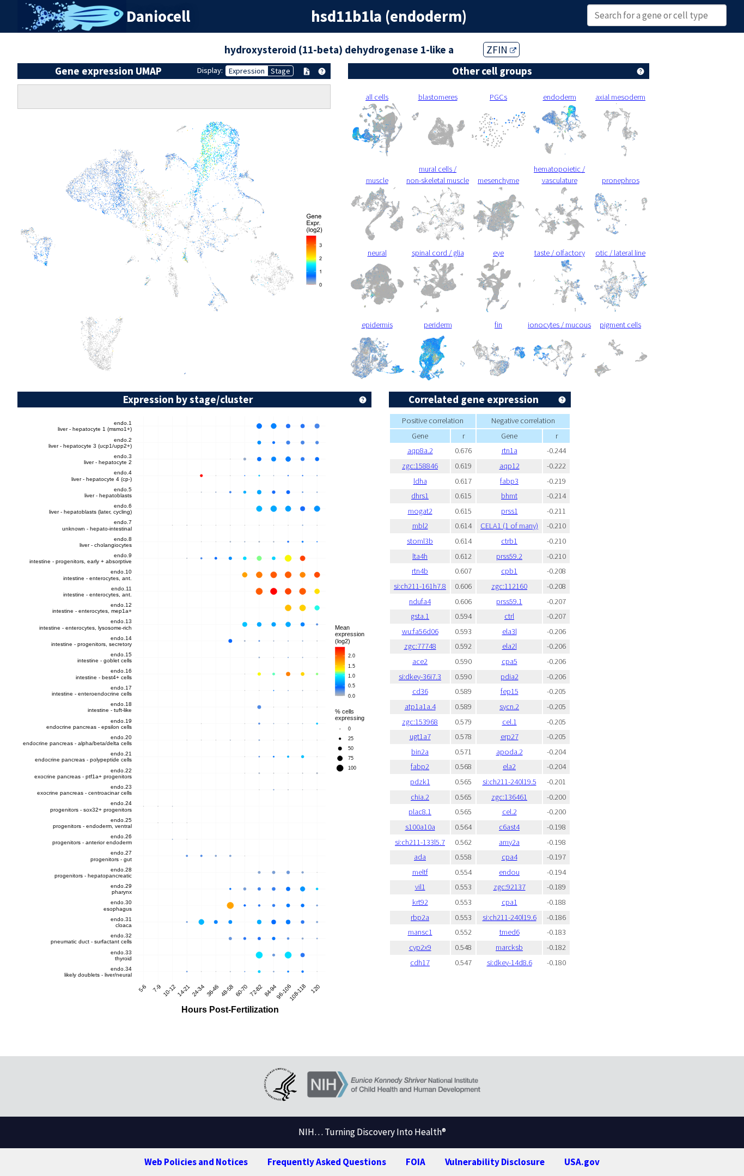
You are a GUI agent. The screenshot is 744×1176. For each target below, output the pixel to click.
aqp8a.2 (420, 450)
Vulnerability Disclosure (495, 1162)
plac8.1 (419, 812)
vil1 (420, 887)
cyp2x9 (420, 947)
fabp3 (509, 481)
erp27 (510, 736)
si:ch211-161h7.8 (420, 586)
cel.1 (509, 722)
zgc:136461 (509, 797)
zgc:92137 (509, 887)
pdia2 (510, 676)
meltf (420, 872)
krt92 (420, 902)
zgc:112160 (509, 586)
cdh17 (420, 962)
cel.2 (509, 812)
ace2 (420, 661)
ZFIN (498, 49)
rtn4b (420, 571)
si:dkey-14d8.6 (509, 962)
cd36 (420, 691)
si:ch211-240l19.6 (509, 917)
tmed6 (509, 932)
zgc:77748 (420, 646)
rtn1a (509, 450)
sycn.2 (509, 706)
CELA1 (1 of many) (509, 526)
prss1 (509, 511)
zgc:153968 (420, 722)
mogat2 (420, 511)
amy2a (509, 842)
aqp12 (509, 466)
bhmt (509, 496)
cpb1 (509, 571)
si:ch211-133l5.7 (420, 842)
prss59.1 (509, 601)
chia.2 (420, 797)
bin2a (420, 752)
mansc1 (420, 932)
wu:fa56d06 (420, 631)
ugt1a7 (420, 736)
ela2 (509, 766)
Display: (210, 70)
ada (420, 857)
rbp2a (420, 917)
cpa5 (509, 661)
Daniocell (158, 16)
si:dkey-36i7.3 (420, 676)
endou (509, 872)
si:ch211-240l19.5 (509, 782)
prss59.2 (509, 556)
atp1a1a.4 (420, 706)
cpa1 (509, 902)
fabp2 (420, 766)
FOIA (415, 1162)
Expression (247, 71)
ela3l (509, 631)
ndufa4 (420, 601)
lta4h (420, 556)
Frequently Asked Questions (326, 1162)
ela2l (509, 646)
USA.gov (582, 1162)
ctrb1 (509, 541)
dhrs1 (420, 496)
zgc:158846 (420, 466)
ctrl (509, 616)
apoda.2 (509, 752)
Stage (280, 71)
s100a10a (420, 827)
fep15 (510, 691)
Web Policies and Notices (196, 1162)
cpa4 (509, 857)
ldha (420, 481)
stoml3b (420, 541)
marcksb (509, 947)
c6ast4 (509, 827)
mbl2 (420, 526)
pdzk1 (420, 782)
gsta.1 (420, 616)
